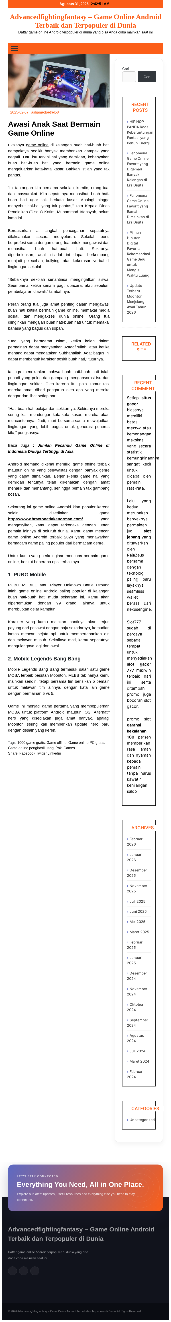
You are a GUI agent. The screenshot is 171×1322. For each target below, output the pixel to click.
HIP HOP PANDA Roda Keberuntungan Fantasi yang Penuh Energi (140, 132)
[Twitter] (23, 1270)
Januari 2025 (134, 960)
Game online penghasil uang (31, 748)
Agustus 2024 (135, 1038)
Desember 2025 (137, 873)
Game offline (57, 743)
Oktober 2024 (135, 1007)
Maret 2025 (139, 932)
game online (37, 145)
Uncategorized (142, 1119)
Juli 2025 (137, 901)
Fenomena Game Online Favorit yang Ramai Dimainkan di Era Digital (138, 208)
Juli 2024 (137, 1051)
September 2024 (137, 1023)
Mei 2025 (137, 921)
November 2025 (137, 888)
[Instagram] (34, 1270)
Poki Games (65, 748)
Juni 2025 (138, 911)
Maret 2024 (139, 1061)
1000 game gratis (31, 743)
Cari (125, 68)
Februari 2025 (135, 945)
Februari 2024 (135, 1074)
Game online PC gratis (86, 743)
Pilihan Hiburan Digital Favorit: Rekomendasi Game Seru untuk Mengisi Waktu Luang (138, 253)
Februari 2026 (135, 841)
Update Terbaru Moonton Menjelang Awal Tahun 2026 (137, 298)
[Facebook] (12, 1270)
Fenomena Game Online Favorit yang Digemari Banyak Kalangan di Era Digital (138, 169)
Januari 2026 (134, 857)
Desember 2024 (137, 976)
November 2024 (137, 991)
